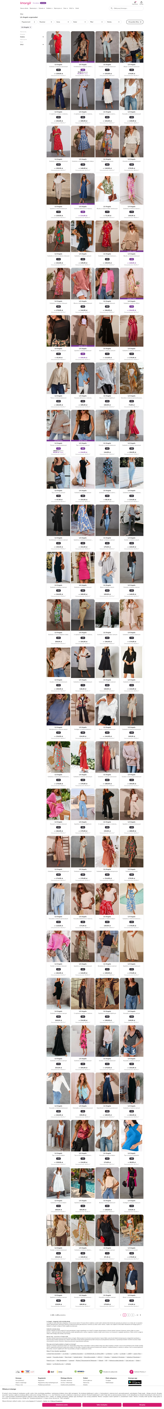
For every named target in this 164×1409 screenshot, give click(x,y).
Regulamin (41, 1380)
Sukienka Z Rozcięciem (133, 1357)
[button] (141, 3)
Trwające (108, 1380)
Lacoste (49, 1357)
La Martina (109, 1354)
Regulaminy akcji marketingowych (48, 1383)
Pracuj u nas (19, 1385)
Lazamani (71, 1360)
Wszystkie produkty (90, 1357)
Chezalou (107, 1357)
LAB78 (129, 1354)
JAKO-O (99, 1357)
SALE (21, 44)
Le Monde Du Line (58, 1364)
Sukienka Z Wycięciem (118, 1357)
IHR (106, 1360)
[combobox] (126, 8)
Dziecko (85, 1385)
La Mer (116, 1354)
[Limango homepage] (25, 3)
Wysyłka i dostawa (66, 1380)
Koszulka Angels (58, 1357)
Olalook (101, 1360)
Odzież (138, 1360)
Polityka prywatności (44, 1385)
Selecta (49, 1364)
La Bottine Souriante (77, 1354)
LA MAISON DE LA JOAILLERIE (94, 1354)
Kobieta (22, 37)
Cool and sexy (130, 1360)
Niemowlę (86, 1383)
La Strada (122, 1354)
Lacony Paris (137, 1354)
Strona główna (87, 1380)
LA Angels (65, 1354)
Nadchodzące (109, 1383)
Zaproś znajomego (21, 1383)
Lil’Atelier (68, 1364)
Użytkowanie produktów (68, 1385)
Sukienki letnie (77, 1357)
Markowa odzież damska (116, 1360)
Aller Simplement (61, 1360)
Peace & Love (51, 1360)
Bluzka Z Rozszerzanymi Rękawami (86, 1360)
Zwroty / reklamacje (66, 1383)
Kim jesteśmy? (20, 1380)
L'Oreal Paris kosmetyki (54, 1354)
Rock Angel (68, 1357)
